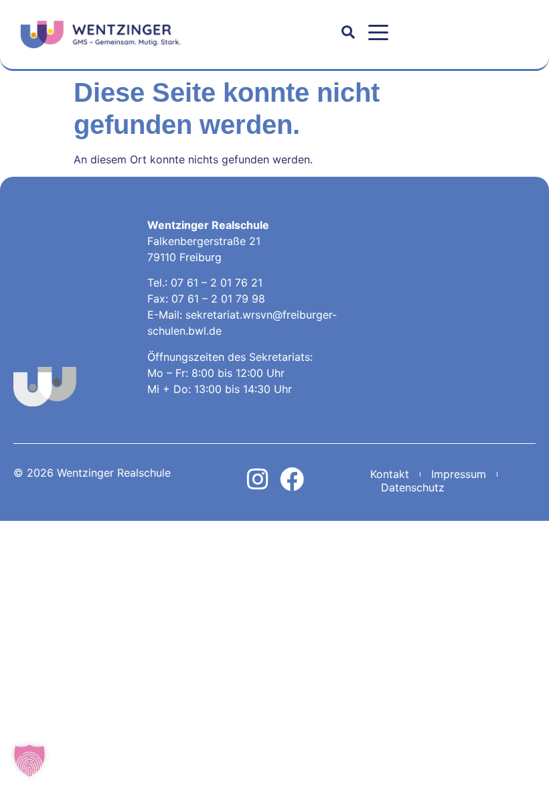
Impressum (458, 474)
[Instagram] (258, 479)
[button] (378, 32)
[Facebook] (292, 479)
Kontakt (389, 474)
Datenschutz (413, 487)
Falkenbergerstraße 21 (203, 241)
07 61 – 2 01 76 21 (216, 282)
